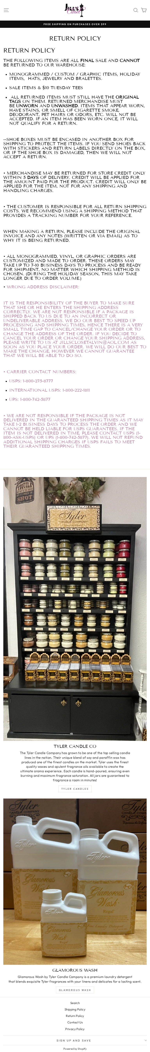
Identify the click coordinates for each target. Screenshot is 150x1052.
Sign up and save (74, 1040)
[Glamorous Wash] (75, 882)
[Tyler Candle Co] (75, 609)
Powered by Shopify (75, 1048)
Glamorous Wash (75, 990)
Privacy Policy (75, 1029)
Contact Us (75, 1022)
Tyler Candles (75, 788)
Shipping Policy (75, 1009)
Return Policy (75, 1016)
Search (75, 1003)
